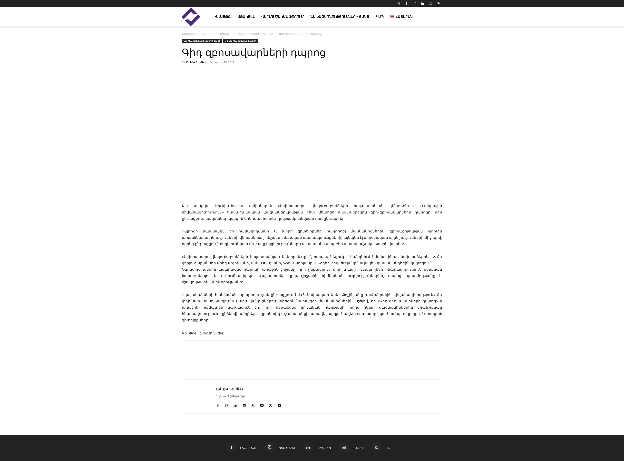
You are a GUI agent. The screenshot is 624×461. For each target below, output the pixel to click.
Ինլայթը (222, 16)
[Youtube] (281, 406)
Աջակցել (245, 16)
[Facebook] (406, 3)
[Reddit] (430, 3)
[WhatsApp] (243, 359)
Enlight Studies (196, 62)
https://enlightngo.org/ (230, 396)
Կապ (380, 16)
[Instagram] (414, 3)
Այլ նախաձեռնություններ (253, 34)
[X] (209, 359)
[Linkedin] (422, 3)
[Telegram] (231, 359)
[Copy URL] (220, 359)
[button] (399, 3)
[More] (368, 73)
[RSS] (438, 3)
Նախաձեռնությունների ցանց (340, 16)
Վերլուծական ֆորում (282, 16)
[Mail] (246, 406)
